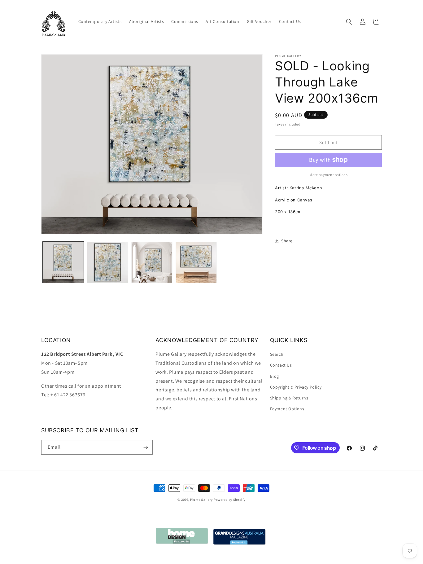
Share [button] (287, 241)
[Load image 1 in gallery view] (63, 262)
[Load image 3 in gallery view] (151, 262)
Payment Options (287, 409)
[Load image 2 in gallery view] (107, 262)
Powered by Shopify (230, 499)
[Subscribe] (145, 447)
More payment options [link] (328, 174)
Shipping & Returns (289, 398)
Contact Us (281, 365)
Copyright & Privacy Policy (296, 387)
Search (277, 354)
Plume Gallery (201, 499)
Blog (274, 376)
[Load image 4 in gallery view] (196, 262)
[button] (349, 22)
